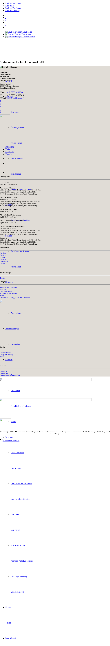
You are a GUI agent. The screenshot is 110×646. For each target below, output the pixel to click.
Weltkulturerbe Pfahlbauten (8, 287)
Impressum (3, 371)
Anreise (2, 263)
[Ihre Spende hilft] (20, 302)
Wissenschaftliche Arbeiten (8, 293)
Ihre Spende (4, 297)
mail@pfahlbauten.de (16, 98)
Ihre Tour (3, 253)
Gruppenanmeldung (6, 355)
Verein (2, 295)
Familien (3, 255)
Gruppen (3, 259)
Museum (3, 289)
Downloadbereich (5, 352)
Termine (2, 278)
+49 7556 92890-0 (15, 92)
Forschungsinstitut (6, 291)
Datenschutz (4, 373)
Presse (2, 357)
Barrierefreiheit (5, 261)
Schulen (2, 257)
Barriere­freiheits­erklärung (8, 375)
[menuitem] (57, 15)
